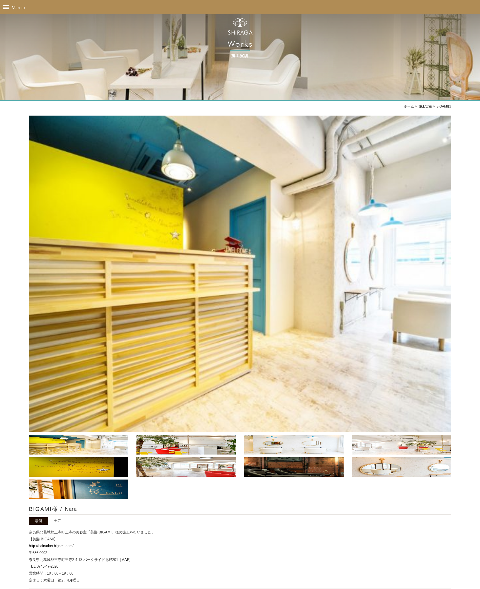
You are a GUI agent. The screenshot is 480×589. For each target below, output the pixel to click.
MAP (125, 560)
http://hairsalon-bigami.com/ (51, 546)
